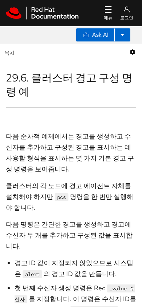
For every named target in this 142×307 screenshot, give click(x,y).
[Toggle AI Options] (122, 34)
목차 (10, 52)
